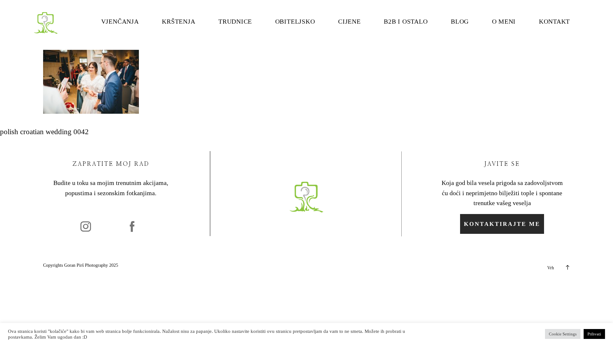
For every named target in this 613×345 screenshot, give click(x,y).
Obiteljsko (295, 22)
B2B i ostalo (406, 22)
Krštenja (178, 22)
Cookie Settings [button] (563, 334)
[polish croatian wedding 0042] (91, 111)
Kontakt (554, 22)
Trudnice (235, 22)
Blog (460, 22)
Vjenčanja (120, 22)
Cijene (349, 22)
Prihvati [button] (594, 334)
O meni (504, 22)
